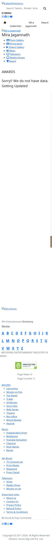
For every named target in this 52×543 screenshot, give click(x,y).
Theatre (10, 413)
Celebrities (15, 24)
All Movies (11, 402)
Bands (9, 450)
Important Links (10, 494)
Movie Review (13, 420)
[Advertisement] (26, 279)
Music (5, 429)
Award (44, 22)
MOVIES (6, 385)
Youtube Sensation (16, 439)
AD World (7, 458)
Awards (10, 423)
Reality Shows (17, 57)
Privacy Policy (13, 505)
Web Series (12, 409)
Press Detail (12, 472)
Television (15, 54)
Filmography (15, 43)
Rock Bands (12, 446)
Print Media (12, 465)
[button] (26, 13)
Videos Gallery (16, 47)
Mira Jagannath (31, 24)
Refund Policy (13, 508)
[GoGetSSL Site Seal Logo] (26, 365)
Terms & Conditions (17, 512)
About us (11, 498)
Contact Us (12, 501)
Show (9, 481)
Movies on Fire (14, 392)
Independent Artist (16, 432)
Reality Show (13, 485)
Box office (11, 416)
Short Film (11, 406)
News (12, 50)
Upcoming (12, 388)
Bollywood (12, 436)
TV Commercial (14, 462)
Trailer (9, 399)
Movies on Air (13, 488)
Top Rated (11, 395)
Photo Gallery (16, 40)
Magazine (11, 469)
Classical (11, 443)
